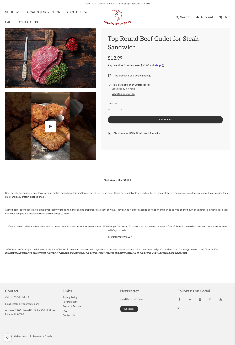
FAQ (8, 22)
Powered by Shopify (42, 336)
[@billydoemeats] (182, 308)
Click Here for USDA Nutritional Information (137, 133)
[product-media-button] (50, 126)
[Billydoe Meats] (203, 300)
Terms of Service (72, 306)
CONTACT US (28, 22)
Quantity (112, 103)
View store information (123, 94)
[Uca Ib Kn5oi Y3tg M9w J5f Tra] (224, 300)
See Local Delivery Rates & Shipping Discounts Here (117, 3)
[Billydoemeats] (182, 300)
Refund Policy (70, 301)
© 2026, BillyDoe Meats (16, 336)
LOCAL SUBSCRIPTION (43, 12)
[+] (121, 109)
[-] (109, 109)
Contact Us (69, 315)
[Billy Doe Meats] (213, 300)
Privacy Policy (70, 297)
